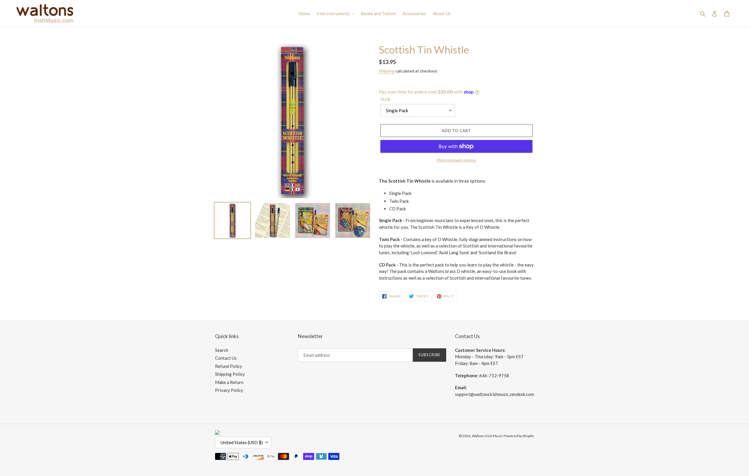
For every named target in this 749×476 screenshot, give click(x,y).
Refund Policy (228, 366)
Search (221, 350)
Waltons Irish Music (487, 436)
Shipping (387, 70)
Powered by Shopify (519, 436)
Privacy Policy (229, 390)
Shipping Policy (230, 374)
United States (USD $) (242, 442)
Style (385, 99)
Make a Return (229, 382)
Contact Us (226, 358)
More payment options (456, 160)
